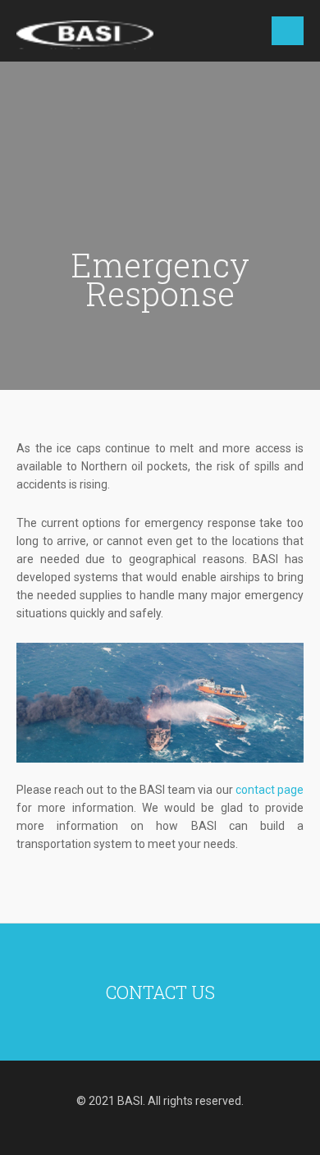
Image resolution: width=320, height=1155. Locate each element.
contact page (269, 789)
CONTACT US (160, 992)
